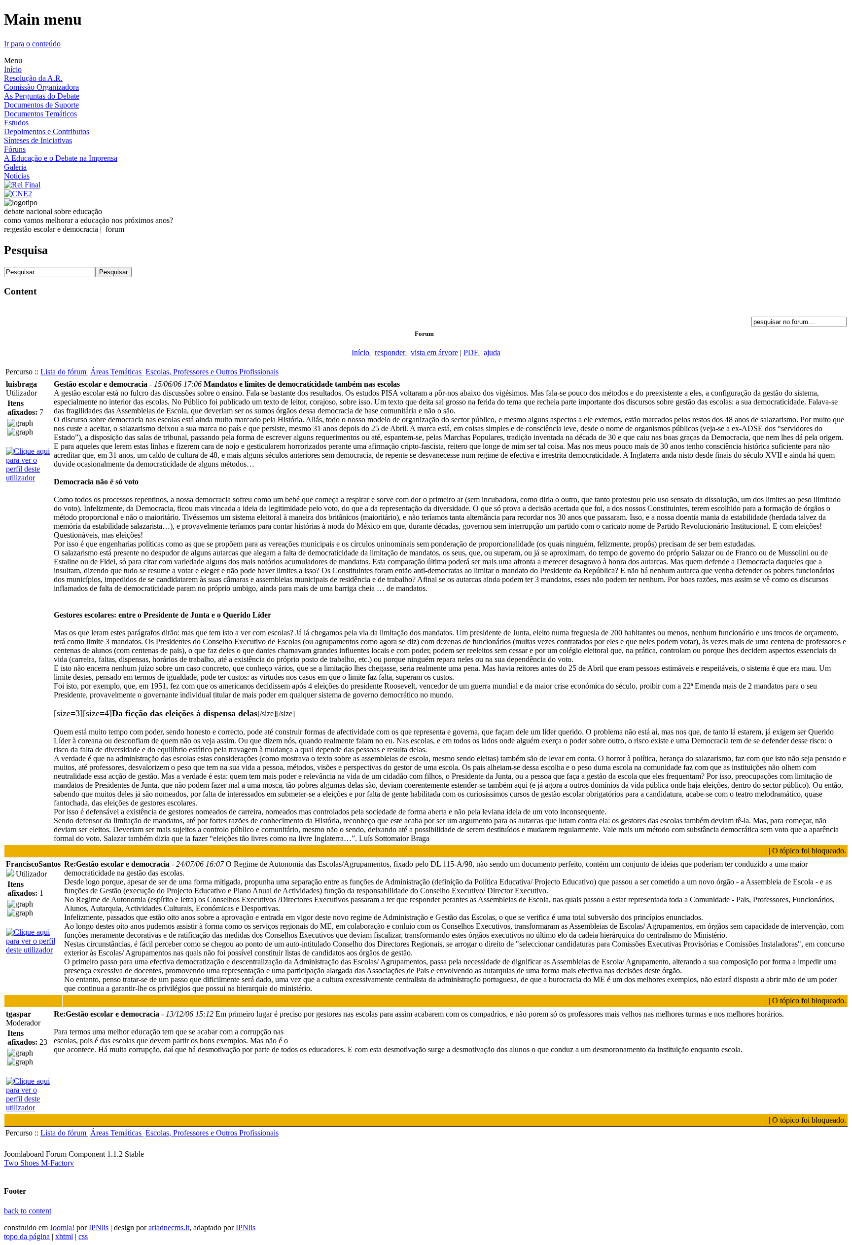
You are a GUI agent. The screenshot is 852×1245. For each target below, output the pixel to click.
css (83, 1236)
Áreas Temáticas (116, 371)
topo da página (27, 1236)
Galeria (15, 167)
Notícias (17, 176)
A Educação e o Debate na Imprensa (60, 158)
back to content (27, 1211)
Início (13, 69)
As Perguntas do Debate (41, 96)
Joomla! (62, 1227)
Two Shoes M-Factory (39, 1163)
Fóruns (15, 149)
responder (391, 352)
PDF (471, 352)
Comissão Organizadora (41, 87)
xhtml (64, 1236)
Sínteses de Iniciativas (38, 140)
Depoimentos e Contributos (46, 131)
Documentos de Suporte (41, 105)
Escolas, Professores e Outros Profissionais (212, 371)
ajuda (492, 352)
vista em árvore (434, 352)
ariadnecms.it (168, 1227)
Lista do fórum (64, 371)
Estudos (16, 122)
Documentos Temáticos (40, 114)
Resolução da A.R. (33, 78)
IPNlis (98, 1227)
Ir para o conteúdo (32, 43)
